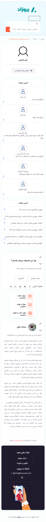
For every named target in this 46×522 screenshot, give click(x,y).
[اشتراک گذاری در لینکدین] (20, 286)
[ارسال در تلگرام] (11, 286)
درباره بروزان (22, 458)
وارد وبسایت (17, 440)
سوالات (34, 39)
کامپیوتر (21, 278)
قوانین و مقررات (22, 463)
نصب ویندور (35, 278)
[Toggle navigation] (34, 18)
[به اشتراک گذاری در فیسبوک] (29, 286)
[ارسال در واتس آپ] (15, 286)
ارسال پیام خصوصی (22, 70)
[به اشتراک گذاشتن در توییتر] (25, 286)
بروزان (42, 39)
